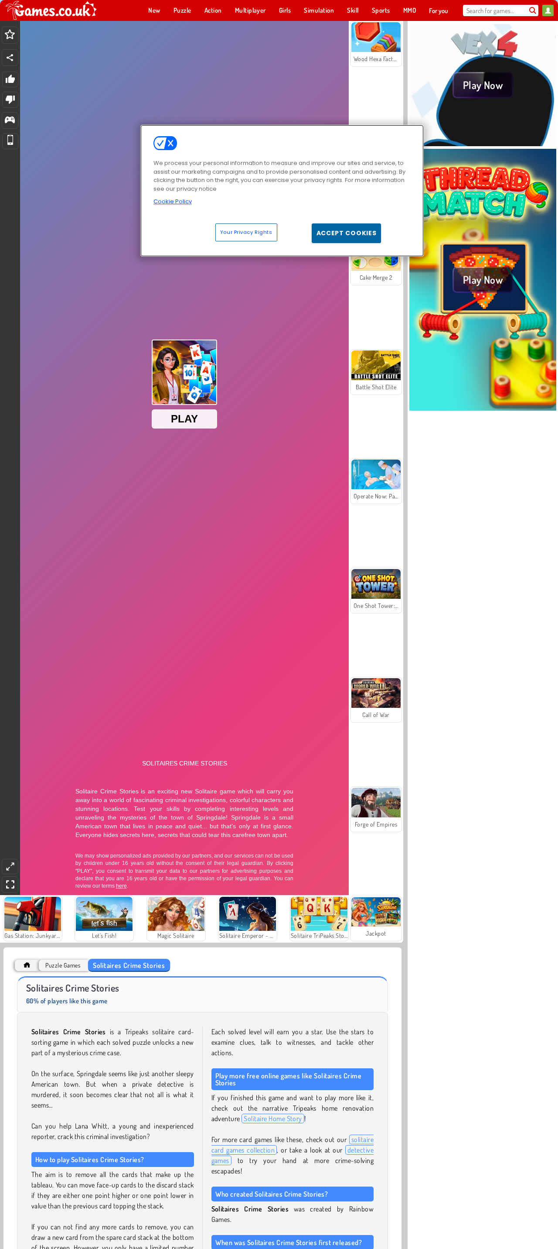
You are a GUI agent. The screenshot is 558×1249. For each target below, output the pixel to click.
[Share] (10, 57)
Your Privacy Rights (246, 232)
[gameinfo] (10, 120)
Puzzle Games (62, 965)
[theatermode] (10, 866)
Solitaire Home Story (273, 1118)
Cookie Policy (172, 201)
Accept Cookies (346, 233)
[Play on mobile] (10, 141)
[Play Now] (482, 143)
